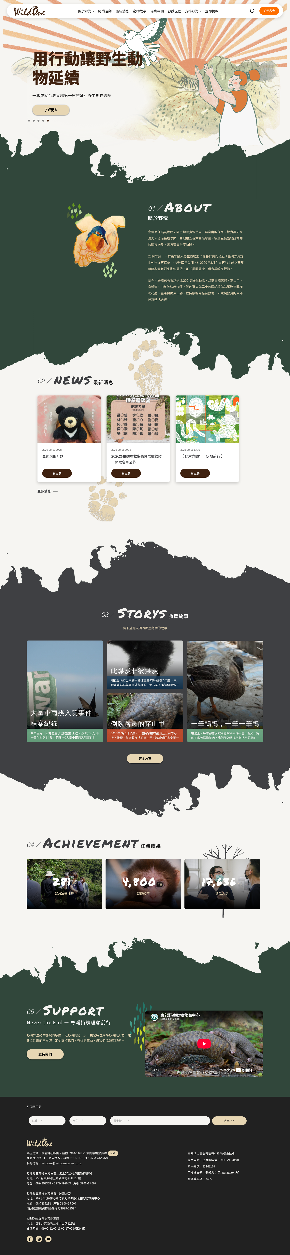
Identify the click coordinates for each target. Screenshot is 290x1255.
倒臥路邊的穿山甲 (138, 723)
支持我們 (45, 1054)
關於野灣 (85, 10)
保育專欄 (157, 10)
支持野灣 (191, 10)
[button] (29, 121)
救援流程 (174, 10)
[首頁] (27, 10)
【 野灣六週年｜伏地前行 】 (202, 456)
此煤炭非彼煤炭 (135, 670)
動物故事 (139, 10)
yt (48, 1239)
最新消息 (122, 10)
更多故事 (145, 758)
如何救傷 (269, 10)
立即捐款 (212, 10)
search (252, 11)
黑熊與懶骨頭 (53, 456)
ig (39, 1239)
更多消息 (44, 491)
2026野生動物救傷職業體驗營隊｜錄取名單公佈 (136, 459)
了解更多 (45, 109)
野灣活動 (105, 10)
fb (30, 1239)
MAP (113, 1153)
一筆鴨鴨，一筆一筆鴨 (225, 723)
